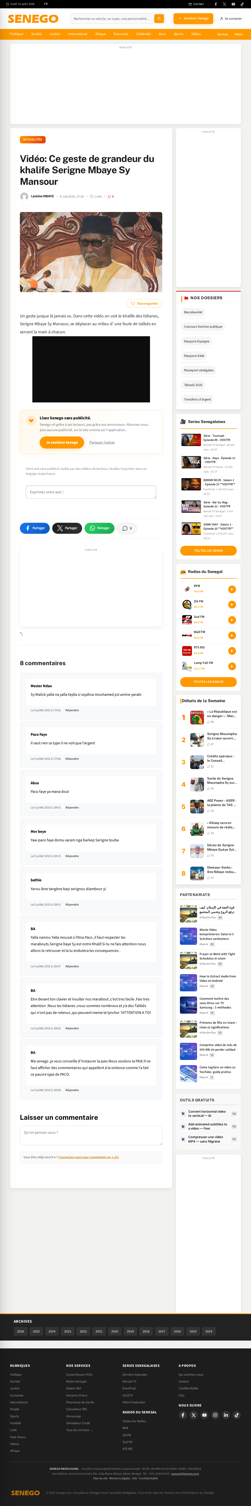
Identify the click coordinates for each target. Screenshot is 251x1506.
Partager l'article (102, 442)
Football (15, 1423)
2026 (20, 1331)
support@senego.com (185, 1474)
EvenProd (129, 1388)
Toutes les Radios (134, 1421)
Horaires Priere (76, 1395)
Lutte (13, 1430)
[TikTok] (242, 4)
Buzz (162, 34)
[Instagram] (215, 1415)
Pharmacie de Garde (80, 1402)
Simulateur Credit (78, 1423)
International (78, 34)
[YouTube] (233, 4)
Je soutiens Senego (62, 442)
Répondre (72, 710)
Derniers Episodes (135, 1374)
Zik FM (127, 1435)
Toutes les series (208, 550)
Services (222, 34)
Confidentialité (148, 1478)
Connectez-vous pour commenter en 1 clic (89, 1157)
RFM (125, 1428)
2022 (83, 1331)
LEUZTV (128, 1395)
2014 (208, 1331)
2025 (36, 1331)
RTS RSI (127, 1449)
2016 (177, 1331)
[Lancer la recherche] (159, 18)
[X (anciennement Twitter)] (224, 4)
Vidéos (196, 34)
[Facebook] (216, 4)
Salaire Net (73, 1388)
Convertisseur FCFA (79, 1374)
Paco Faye (39, 734)
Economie (17, 1395)
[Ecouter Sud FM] (232, 620)
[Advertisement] (125, 86)
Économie (121, 34)
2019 (130, 1331)
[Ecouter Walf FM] (232, 635)
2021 (99, 1331)
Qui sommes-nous (191, 1374)
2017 (161, 1331)
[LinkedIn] (226, 1415)
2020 (114, 1331)
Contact (184, 1381)
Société (36, 34)
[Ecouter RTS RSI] (232, 651)
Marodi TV (129, 1381)
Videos (14, 1444)
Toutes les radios (208, 682)
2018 (146, 1331)
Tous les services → (79, 1430)
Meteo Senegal (76, 1381)
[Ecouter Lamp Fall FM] (232, 666)
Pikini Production (134, 1402)
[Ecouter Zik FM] (232, 605)
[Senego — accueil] (34, 19)
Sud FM (127, 1442)
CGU (181, 1395)
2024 (52, 1331)
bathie (36, 880)
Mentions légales (119, 1478)
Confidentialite (188, 1388)
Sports (178, 34)
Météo (239, 34)
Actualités (32, 139)
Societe (15, 1381)
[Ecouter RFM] (232, 589)
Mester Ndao (41, 686)
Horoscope (73, 1416)
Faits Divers (18, 1437)
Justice (55, 34)
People (14, 1409)
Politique (16, 34)
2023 (67, 1331)
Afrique (100, 34)
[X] (193, 1415)
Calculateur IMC (76, 1409)
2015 (193, 1331)
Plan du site (100, 1478)
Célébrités (143, 34)
